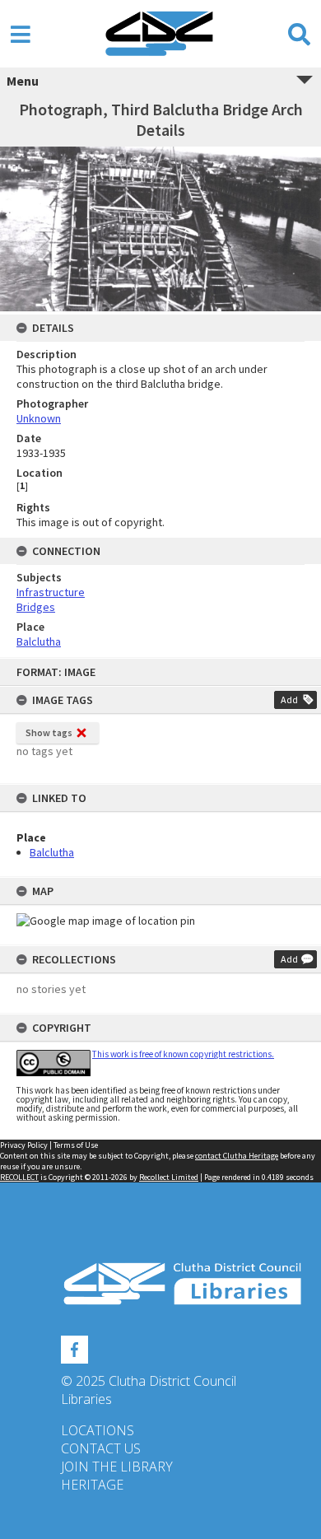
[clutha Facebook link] (74, 1347)
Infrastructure (50, 592)
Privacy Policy (24, 1145)
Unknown (38, 418)
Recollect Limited (168, 1177)
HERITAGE (92, 1485)
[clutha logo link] (160, 1284)
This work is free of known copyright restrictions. (183, 1054)
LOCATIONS (97, 1430)
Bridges (35, 606)
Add (289, 699)
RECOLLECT (19, 1177)
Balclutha (52, 852)
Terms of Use (76, 1145)
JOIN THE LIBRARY (117, 1466)
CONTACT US (101, 1448)
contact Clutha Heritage (236, 1155)
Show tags (49, 732)
